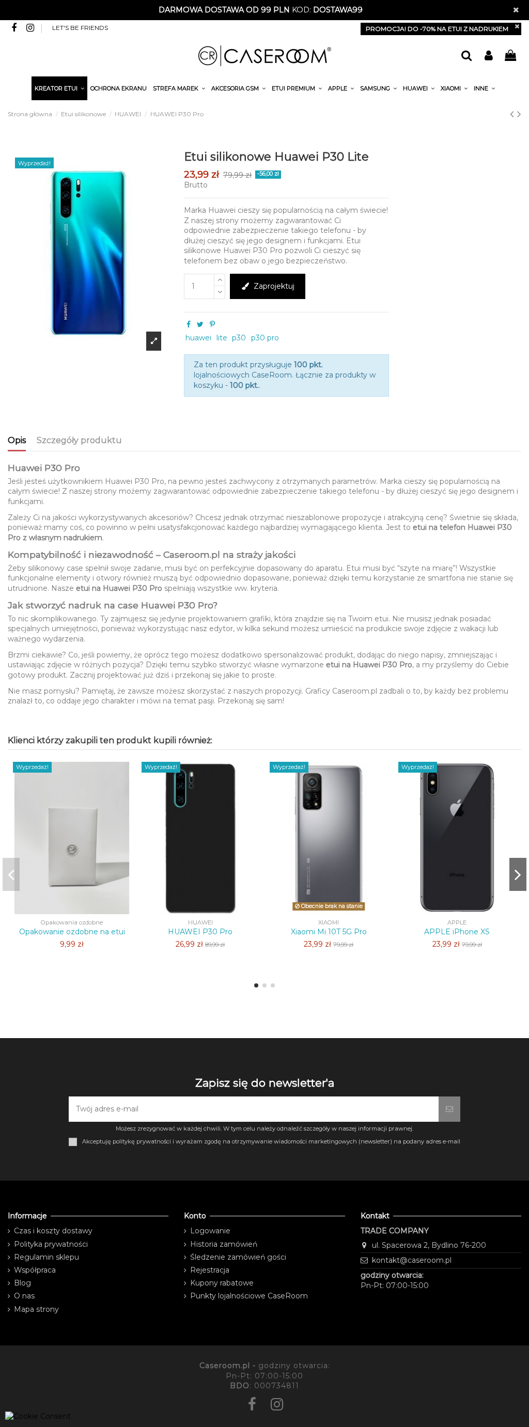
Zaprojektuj (274, 286)
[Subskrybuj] (449, 1109)
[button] (484, 89)
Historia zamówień (223, 1244)
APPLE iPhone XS (457, 931)
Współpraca (35, 1270)
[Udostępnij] (188, 324)
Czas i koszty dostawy (53, 1230)
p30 (239, 337)
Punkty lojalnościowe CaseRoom (249, 1295)
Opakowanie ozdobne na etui (72, 931)
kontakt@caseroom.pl (412, 1260)
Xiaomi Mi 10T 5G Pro (329, 931)
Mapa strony (36, 1309)
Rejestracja (209, 1270)
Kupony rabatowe (222, 1283)
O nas (24, 1295)
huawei (198, 337)
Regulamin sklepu (46, 1257)
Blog (22, 1283)
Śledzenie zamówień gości (238, 1257)
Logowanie (210, 1230)
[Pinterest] (212, 324)
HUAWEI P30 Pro (200, 931)
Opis (17, 440)
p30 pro (265, 337)
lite (221, 337)
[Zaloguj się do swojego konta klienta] (488, 56)
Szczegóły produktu (79, 440)
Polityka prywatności (51, 1244)
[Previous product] (513, 113)
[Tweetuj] (200, 324)
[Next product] (519, 113)
